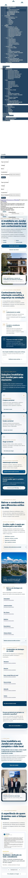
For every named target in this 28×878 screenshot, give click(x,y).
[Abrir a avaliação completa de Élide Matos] (14, 840)
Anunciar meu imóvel (14, 249)
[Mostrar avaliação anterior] (8, 869)
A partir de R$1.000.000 (13, 61)
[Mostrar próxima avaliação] (19, 869)
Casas (9, 19)
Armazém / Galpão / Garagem (15, 52)
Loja (9, 48)
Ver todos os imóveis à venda (10, 703)
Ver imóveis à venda (8, 409)
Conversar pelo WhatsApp (13, 487)
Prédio (9, 50)
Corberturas (11, 36)
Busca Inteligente (5, 174)
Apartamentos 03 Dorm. (14, 30)
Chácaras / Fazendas (13, 55)
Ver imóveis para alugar (9, 450)
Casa (7, 37)
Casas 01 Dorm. (12, 39)
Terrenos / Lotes (12, 56)
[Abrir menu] (0, 64)
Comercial (10, 21)
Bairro (2, 168)
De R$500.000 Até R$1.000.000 (15, 60)
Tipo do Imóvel (4, 162)
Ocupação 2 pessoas (13, 28)
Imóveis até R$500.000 (13, 58)
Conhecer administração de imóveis (11, 471)
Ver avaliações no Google (13, 873)
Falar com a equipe (14, 765)
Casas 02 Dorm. (12, 40)
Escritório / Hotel (12, 47)
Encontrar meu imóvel (14, 246)
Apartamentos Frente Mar (14, 35)
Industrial (10, 23)
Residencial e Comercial (14, 51)
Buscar (3, 177)
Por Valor (8, 57)
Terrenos (8, 53)
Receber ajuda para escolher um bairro (12, 640)
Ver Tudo (15, 17)
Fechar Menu (9, 24)
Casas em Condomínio (13, 44)
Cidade (3, 165)
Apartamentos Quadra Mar (14, 34)
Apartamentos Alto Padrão (14, 32)
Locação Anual (9, 17)
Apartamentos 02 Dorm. (14, 29)
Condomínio (4, 172)
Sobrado (10, 20)
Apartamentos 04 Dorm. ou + (15, 31)
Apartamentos (11, 18)
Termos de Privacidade (5, 209)
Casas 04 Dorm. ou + (13, 42)
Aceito (12, 209)
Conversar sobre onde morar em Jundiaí (12, 547)
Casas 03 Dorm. (12, 41)
